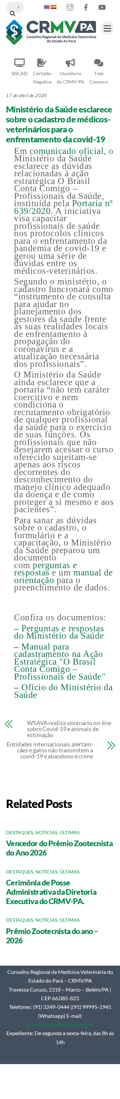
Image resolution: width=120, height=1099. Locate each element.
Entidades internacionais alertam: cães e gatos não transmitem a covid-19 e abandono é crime (50, 750)
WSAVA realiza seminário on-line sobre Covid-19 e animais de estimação (69, 729)
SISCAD (19, 73)
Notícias (46, 832)
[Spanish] (53, 7)
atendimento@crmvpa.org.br (60, 1024)
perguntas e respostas (45, 569)
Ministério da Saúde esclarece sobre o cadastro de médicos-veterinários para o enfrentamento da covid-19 (59, 124)
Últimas (70, 832)
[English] (47, 7)
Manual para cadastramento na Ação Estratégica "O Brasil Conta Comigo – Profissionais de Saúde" (59, 662)
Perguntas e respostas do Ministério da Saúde (59, 632)
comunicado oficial (67, 151)
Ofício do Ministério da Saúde (63, 691)
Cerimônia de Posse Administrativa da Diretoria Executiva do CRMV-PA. (51, 892)
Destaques (19, 832)
